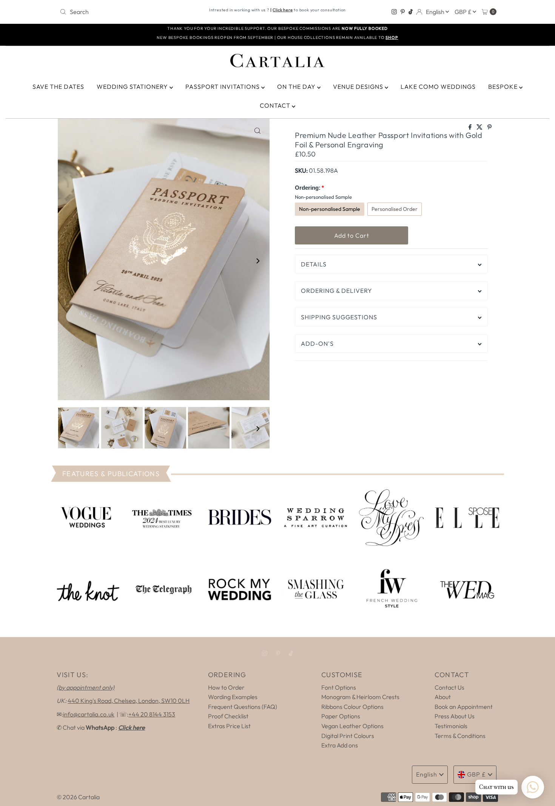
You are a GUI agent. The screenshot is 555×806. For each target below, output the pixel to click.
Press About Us (455, 716)
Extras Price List (229, 726)
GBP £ (464, 11)
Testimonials (451, 726)
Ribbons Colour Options (352, 706)
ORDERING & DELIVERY (336, 290)
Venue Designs (359, 86)
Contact (276, 105)
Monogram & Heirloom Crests (360, 697)
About (443, 697)
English (436, 11)
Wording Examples (232, 697)
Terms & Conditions (460, 735)
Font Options (338, 687)
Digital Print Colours (347, 735)
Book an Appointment (464, 706)
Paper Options (340, 716)
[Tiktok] (411, 11)
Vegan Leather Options (352, 726)
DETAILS (314, 264)
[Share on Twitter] (480, 127)
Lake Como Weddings (438, 86)
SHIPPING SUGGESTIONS (339, 317)
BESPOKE (503, 86)
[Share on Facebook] (471, 127)
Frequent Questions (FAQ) (242, 706)
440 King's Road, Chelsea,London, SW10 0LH (129, 700)
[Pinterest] (403, 11)
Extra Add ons (339, 745)
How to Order (226, 687)
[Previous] (70, 261)
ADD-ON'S (317, 343)
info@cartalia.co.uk (88, 714)
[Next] (257, 261)
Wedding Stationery (133, 86)
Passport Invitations (223, 86)
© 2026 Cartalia (78, 797)
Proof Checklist (228, 716)
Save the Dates (58, 86)
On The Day (297, 86)
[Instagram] (394, 11)
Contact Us (449, 687)
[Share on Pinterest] (489, 127)
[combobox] (128, 11)
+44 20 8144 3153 (151, 714)
